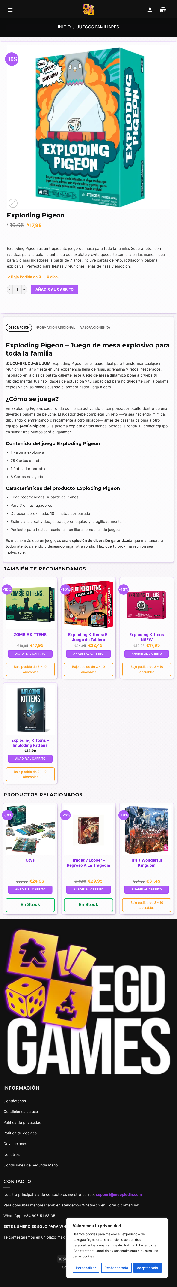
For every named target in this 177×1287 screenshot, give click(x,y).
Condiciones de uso (20, 1111)
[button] (10, 10)
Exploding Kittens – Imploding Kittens (30, 743)
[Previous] (3, 861)
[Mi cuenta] (150, 10)
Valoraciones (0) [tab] (95, 327)
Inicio (64, 26)
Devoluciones (15, 1143)
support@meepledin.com (119, 1194)
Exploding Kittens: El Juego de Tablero (88, 637)
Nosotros (11, 1154)
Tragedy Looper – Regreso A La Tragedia (88, 863)
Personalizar (86, 1268)
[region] (117, 1248)
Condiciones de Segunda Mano (30, 1165)
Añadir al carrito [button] (30, 653)
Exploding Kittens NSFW (146, 637)
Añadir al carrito (54, 289)
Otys (30, 860)
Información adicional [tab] (55, 327)
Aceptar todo (147, 1268)
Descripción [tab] (19, 327)
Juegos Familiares (98, 26)
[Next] (173, 861)
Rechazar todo (116, 1268)
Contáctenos (15, 1101)
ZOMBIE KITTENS (30, 634)
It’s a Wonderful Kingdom (147, 863)
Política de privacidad (22, 1122)
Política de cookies (20, 1133)
